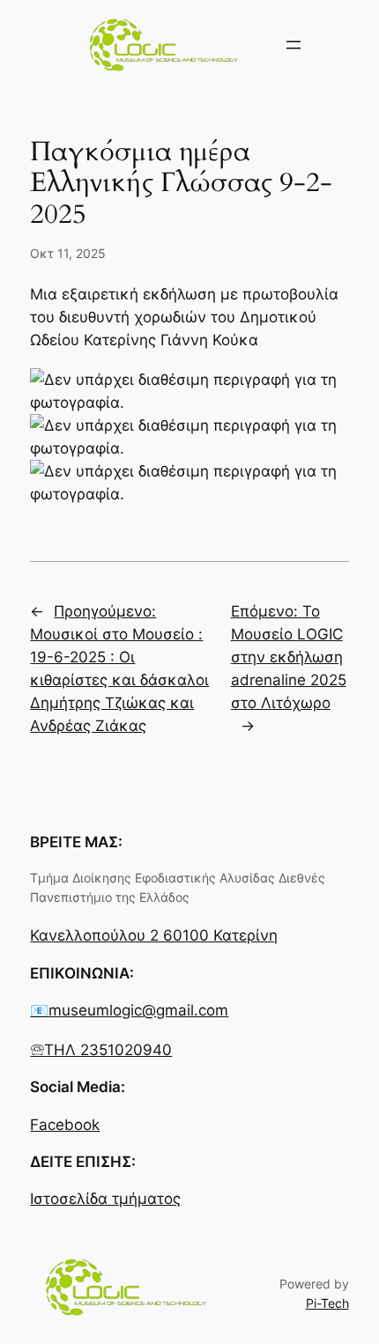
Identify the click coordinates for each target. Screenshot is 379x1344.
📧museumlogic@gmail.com (129, 1010)
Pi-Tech (327, 1303)
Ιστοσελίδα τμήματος (105, 1198)
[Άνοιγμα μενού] (293, 44)
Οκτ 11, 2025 (68, 253)
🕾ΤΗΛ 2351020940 (101, 1050)
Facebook (65, 1125)
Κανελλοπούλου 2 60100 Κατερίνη (154, 935)
